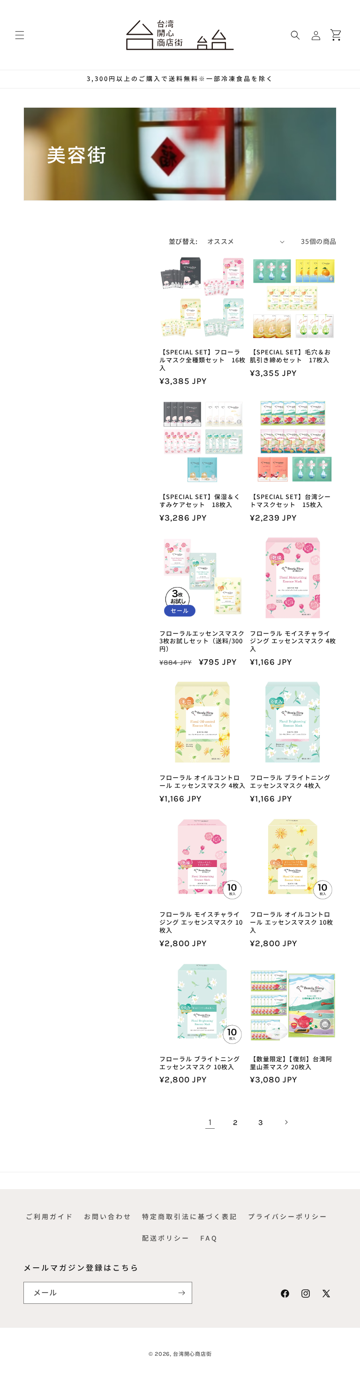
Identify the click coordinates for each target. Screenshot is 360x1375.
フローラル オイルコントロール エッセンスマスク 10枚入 (291, 922)
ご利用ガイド (50, 1216)
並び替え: (183, 241)
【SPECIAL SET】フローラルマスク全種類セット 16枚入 (202, 360)
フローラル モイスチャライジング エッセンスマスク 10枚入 (201, 922)
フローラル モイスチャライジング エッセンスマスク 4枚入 (293, 642)
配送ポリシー (166, 1238)
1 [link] (210, 1122)
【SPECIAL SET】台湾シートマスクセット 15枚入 (290, 501)
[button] (19, 35)
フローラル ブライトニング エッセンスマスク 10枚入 (199, 1063)
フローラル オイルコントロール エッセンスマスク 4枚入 (202, 782)
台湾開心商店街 (192, 1353)
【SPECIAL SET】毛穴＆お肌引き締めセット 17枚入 (290, 356)
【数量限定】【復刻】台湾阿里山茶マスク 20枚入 (291, 1063)
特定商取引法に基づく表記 (190, 1216)
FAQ (209, 1238)
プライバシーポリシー (288, 1216)
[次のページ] (286, 1122)
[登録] (181, 1293)
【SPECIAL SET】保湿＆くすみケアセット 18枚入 (199, 501)
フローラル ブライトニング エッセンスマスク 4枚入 (290, 782)
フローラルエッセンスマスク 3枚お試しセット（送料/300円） (202, 642)
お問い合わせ (108, 1216)
